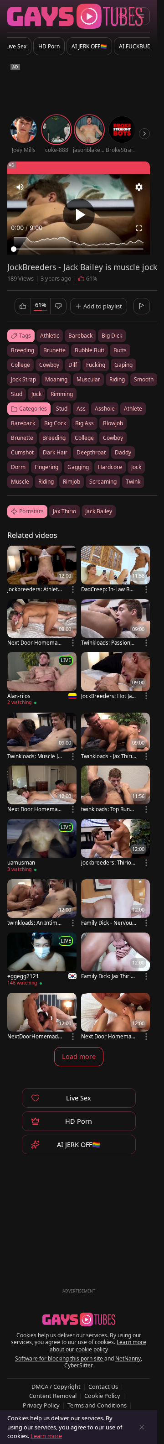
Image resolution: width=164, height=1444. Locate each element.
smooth (144, 379)
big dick (112, 335)
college (20, 365)
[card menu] (72, 589)
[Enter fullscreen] (139, 228)
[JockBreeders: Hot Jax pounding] (115, 676)
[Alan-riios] (42, 680)
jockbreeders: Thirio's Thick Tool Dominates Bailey (108, 862)
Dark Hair (55, 452)
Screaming (103, 481)
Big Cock (55, 423)
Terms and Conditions (97, 1405)
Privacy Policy (41, 1405)
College (84, 438)
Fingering (46, 467)
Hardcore (110, 467)
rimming (62, 394)
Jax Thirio (64, 511)
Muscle (20, 481)
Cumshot (22, 452)
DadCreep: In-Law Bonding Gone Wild (108, 589)
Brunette (22, 438)
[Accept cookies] (141, 1427)
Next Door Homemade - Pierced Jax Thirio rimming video (34, 643)
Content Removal (53, 1396)
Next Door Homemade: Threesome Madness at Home (107, 1036)
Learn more (46, 1436)
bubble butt (89, 350)
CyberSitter (78, 1365)
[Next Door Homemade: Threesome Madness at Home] (115, 1017)
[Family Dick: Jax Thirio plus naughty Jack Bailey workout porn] (115, 957)
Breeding (54, 438)
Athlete (133, 408)
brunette (54, 350)
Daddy (123, 452)
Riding (46, 481)
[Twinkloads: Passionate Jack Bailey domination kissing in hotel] (115, 623)
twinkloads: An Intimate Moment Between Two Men (34, 923)
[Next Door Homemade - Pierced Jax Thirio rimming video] (42, 623)
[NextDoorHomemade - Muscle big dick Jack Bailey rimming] (42, 1017)
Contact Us (103, 1386)
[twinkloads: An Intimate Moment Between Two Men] (42, 903)
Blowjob (113, 423)
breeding (22, 350)
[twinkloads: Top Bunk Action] (115, 790)
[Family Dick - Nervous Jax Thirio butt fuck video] (115, 903)
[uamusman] (42, 847)
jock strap (23, 379)
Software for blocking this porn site (59, 1358)
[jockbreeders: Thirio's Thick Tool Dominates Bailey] (115, 843)
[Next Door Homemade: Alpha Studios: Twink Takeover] (42, 790)
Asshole (105, 408)
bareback (80, 335)
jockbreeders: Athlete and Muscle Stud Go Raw (34, 589)
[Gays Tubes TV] (78, 1319)
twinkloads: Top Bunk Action (107, 809)
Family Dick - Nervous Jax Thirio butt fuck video (108, 923)
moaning (56, 379)
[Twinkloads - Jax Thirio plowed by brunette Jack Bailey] (115, 737)
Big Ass (84, 423)
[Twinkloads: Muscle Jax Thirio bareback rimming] (42, 737)
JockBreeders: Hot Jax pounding (107, 696)
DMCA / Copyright (56, 1386)
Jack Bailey (98, 511)
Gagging (78, 467)
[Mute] (20, 187)
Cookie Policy (102, 1396)
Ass (81, 408)
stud (16, 394)
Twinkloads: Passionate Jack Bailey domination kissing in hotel (108, 643)
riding (117, 379)
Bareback (23, 423)
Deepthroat (91, 452)
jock (36, 394)
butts (120, 350)
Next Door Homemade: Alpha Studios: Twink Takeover (34, 809)
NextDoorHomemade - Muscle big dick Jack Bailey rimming (34, 1036)
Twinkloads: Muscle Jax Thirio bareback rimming (34, 756)
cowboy (49, 365)
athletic (49, 335)
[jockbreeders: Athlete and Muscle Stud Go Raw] (42, 570)
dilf (72, 365)
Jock (136, 467)
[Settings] (139, 187)
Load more (79, 1056)
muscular (88, 379)
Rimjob (71, 481)
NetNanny (128, 1358)
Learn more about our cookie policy (98, 1345)
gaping (123, 365)
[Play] (79, 214)
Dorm (18, 467)
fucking (95, 365)
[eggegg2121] (42, 960)
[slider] (79, 249)
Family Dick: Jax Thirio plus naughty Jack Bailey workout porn (107, 976)
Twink (133, 481)
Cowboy (113, 438)
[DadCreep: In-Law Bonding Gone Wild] (115, 570)
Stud (61, 408)
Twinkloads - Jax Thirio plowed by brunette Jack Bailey (108, 756)
